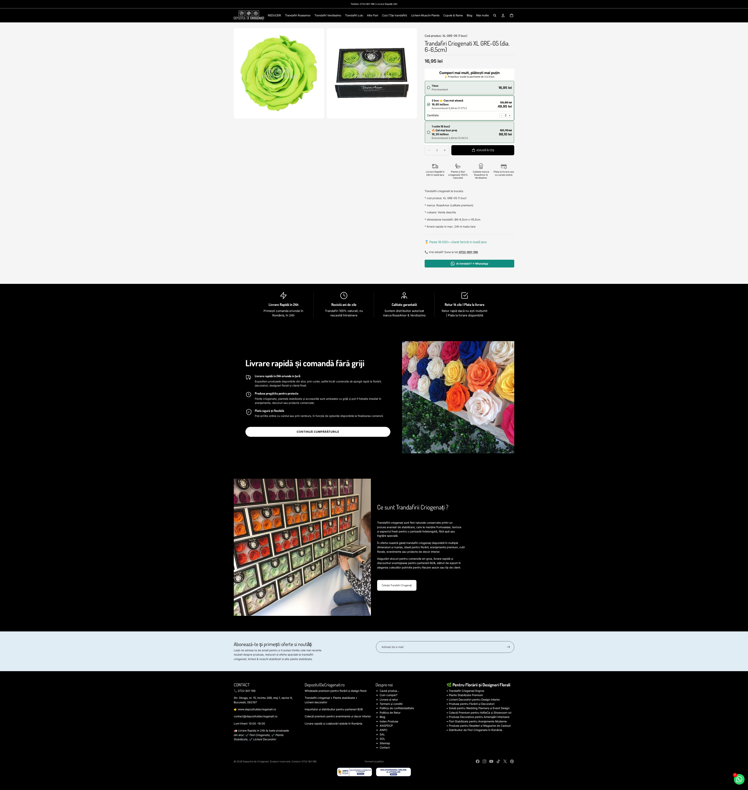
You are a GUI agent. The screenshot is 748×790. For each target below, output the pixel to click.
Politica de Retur (390, 712)
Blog (382, 717)
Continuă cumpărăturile (318, 431)
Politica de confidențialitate (397, 708)
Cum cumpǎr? (388, 695)
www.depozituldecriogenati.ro (257, 709)
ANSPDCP (386, 725)
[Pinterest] (512, 761)
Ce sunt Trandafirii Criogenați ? (412, 507)
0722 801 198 (367, 4)
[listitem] (482, 15)
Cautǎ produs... (389, 690)
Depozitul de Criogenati (256, 761)
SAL (382, 734)
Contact (385, 747)
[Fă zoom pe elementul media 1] (279, 73)
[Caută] (494, 15)
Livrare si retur (389, 699)
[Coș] (511, 15)
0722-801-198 (468, 252)
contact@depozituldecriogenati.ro (255, 716)
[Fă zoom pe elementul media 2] (372, 73)
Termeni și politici (374, 761)
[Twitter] (505, 761)
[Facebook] (477, 761)
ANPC (383, 730)
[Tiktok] (498, 761)
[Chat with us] (739, 779)
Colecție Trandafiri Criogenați (397, 585)
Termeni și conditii (391, 703)
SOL (382, 738)
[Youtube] (491, 761)
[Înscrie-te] (508, 647)
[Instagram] (484, 761)
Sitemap (385, 743)
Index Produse (389, 721)
